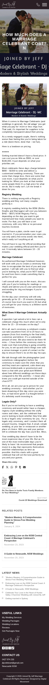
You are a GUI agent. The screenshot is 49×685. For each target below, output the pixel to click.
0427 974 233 (8, 659)
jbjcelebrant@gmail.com (12, 663)
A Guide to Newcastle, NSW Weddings (21, 589)
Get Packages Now (10, 631)
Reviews (6, 627)
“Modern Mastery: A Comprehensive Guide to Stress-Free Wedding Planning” (24, 578)
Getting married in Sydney (16, 598)
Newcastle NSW (9, 666)
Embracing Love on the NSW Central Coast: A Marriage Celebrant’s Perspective (25, 584)
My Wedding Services (12, 617)
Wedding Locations (10, 624)
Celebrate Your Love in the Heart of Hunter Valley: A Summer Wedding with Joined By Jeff (25, 594)
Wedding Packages (10, 621)
